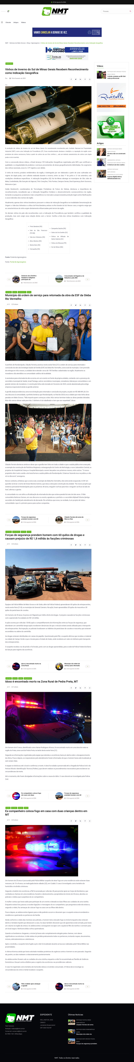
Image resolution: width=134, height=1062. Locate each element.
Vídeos (23, 22)
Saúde (78, 1032)
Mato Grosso (117, 71)
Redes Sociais (111, 151)
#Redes (14, 292)
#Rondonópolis (22, 292)
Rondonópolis (80, 1022)
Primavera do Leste (113, 174)
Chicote (8, 22)
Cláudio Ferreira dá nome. (85, 1025)
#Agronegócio (9, 63)
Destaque (110, 71)
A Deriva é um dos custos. (116, 165)
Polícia (124, 71)
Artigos (15, 22)
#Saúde (29, 292)
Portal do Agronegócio (18, 262)
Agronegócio (111, 160)
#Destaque (8, 292)
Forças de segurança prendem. (86, 1044)
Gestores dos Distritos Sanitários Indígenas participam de (29, 277)
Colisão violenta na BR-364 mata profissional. (116, 77)
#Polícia (23, 531)
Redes (109, 74)
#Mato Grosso (16, 531)
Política (84, 1020)
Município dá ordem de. (84, 1034)
